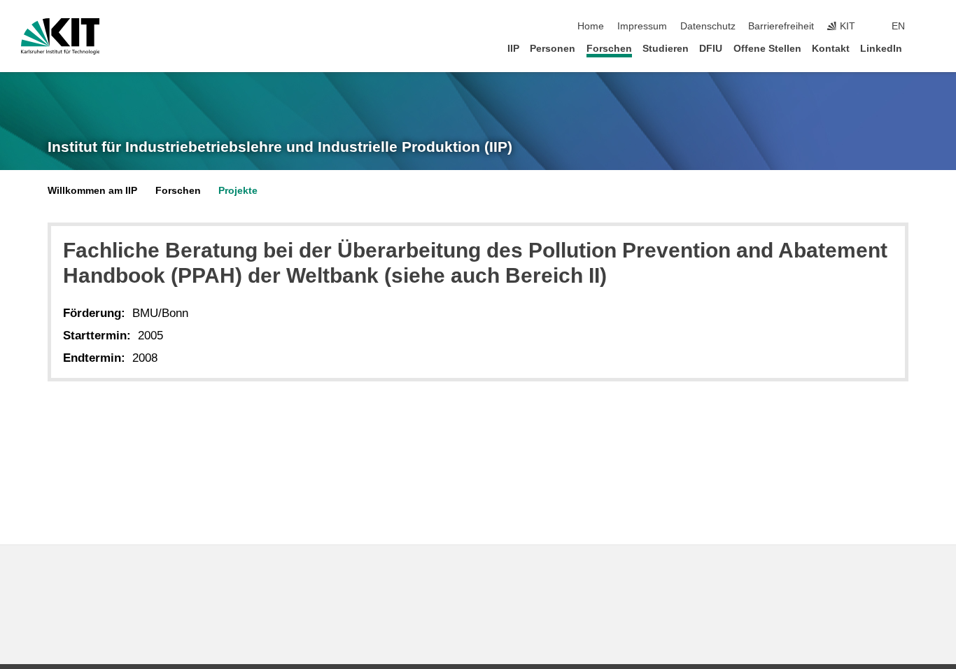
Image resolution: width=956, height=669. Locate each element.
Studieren (665, 48)
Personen (552, 48)
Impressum (642, 26)
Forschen (609, 48)
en (898, 26)
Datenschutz (708, 26)
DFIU (710, 48)
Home (590, 26)
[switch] (931, 26)
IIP (513, 48)
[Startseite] (931, 48)
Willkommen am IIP (92, 190)
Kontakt (831, 48)
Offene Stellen (767, 48)
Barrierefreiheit (781, 26)
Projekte (238, 190)
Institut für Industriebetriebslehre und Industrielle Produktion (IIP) (280, 147)
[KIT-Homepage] (60, 36)
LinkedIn (881, 48)
